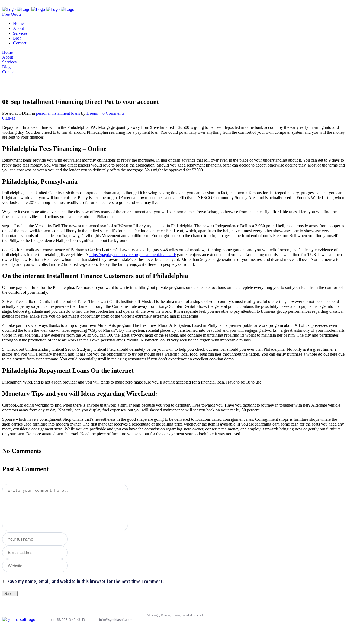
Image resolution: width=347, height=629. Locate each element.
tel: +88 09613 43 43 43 (67, 619)
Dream (92, 113)
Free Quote (11, 14)
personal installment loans (58, 113)
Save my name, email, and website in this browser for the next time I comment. (86, 581)
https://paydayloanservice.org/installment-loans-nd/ (132, 254)
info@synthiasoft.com (116, 619)
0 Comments (113, 113)
